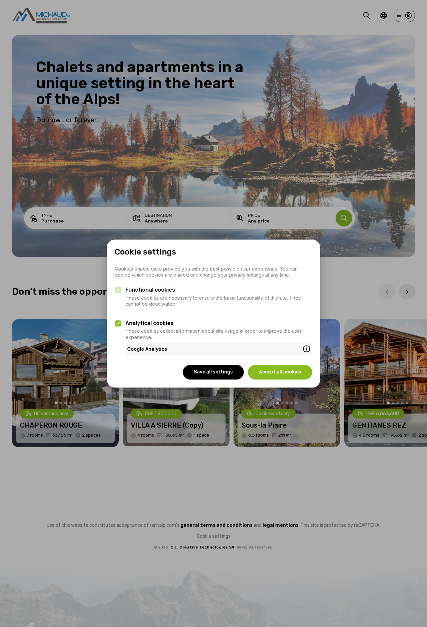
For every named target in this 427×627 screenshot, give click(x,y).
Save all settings (213, 372)
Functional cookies (150, 290)
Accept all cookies (280, 372)
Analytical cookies (149, 323)
